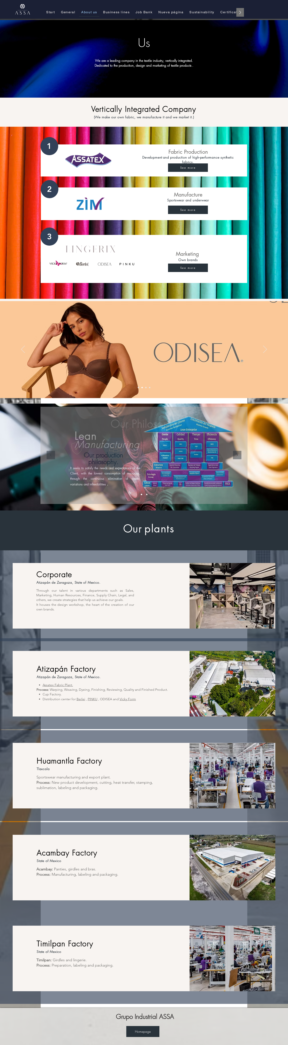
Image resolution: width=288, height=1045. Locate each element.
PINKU (92, 699)
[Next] (265, 350)
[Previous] (23, 350)
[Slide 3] (146, 387)
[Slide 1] (138, 387)
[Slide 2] (142, 387)
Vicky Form (128, 699)
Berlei (81, 699)
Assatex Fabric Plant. (58, 685)
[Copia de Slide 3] (149, 387)
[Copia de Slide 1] (146, 494)
